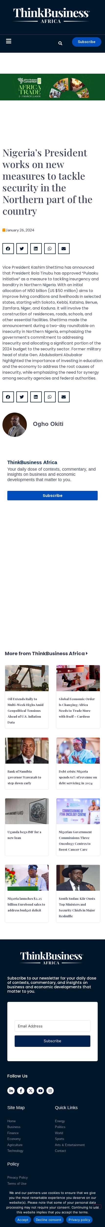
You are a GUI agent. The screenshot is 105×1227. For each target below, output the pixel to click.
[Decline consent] (97, 1206)
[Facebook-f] (20, 1090)
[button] (8, 248)
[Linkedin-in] (11, 1090)
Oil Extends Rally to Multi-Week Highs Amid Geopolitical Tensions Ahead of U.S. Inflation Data (25, 710)
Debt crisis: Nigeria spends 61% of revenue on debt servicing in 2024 (78, 777)
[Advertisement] (52, 565)
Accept (23, 1220)
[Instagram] (50, 1090)
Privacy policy (79, 1220)
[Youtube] (40, 1090)
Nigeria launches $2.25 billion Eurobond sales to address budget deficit (26, 904)
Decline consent (49, 1220)
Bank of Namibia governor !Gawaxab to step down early (24, 777)
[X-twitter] (30, 1090)
